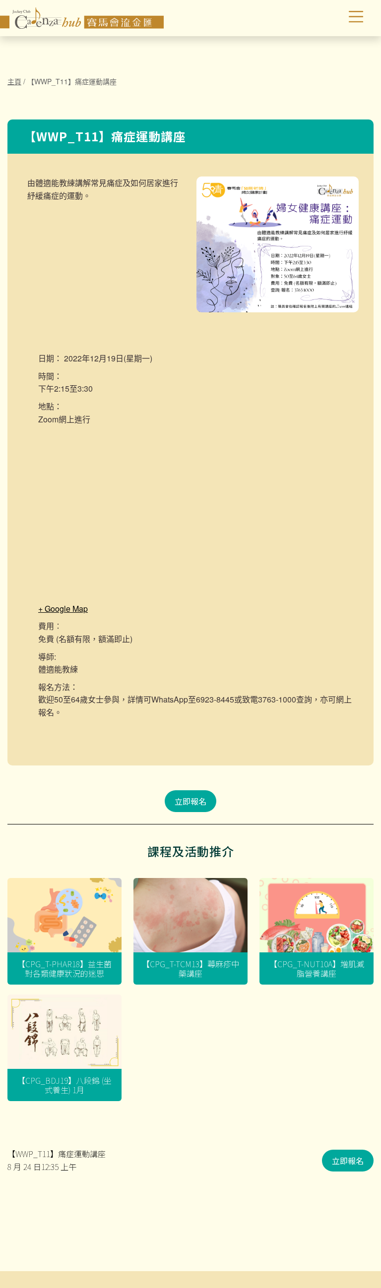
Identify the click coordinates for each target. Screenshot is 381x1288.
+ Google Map (63, 608)
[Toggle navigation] (335, 18)
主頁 (14, 81)
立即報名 (190, 801)
